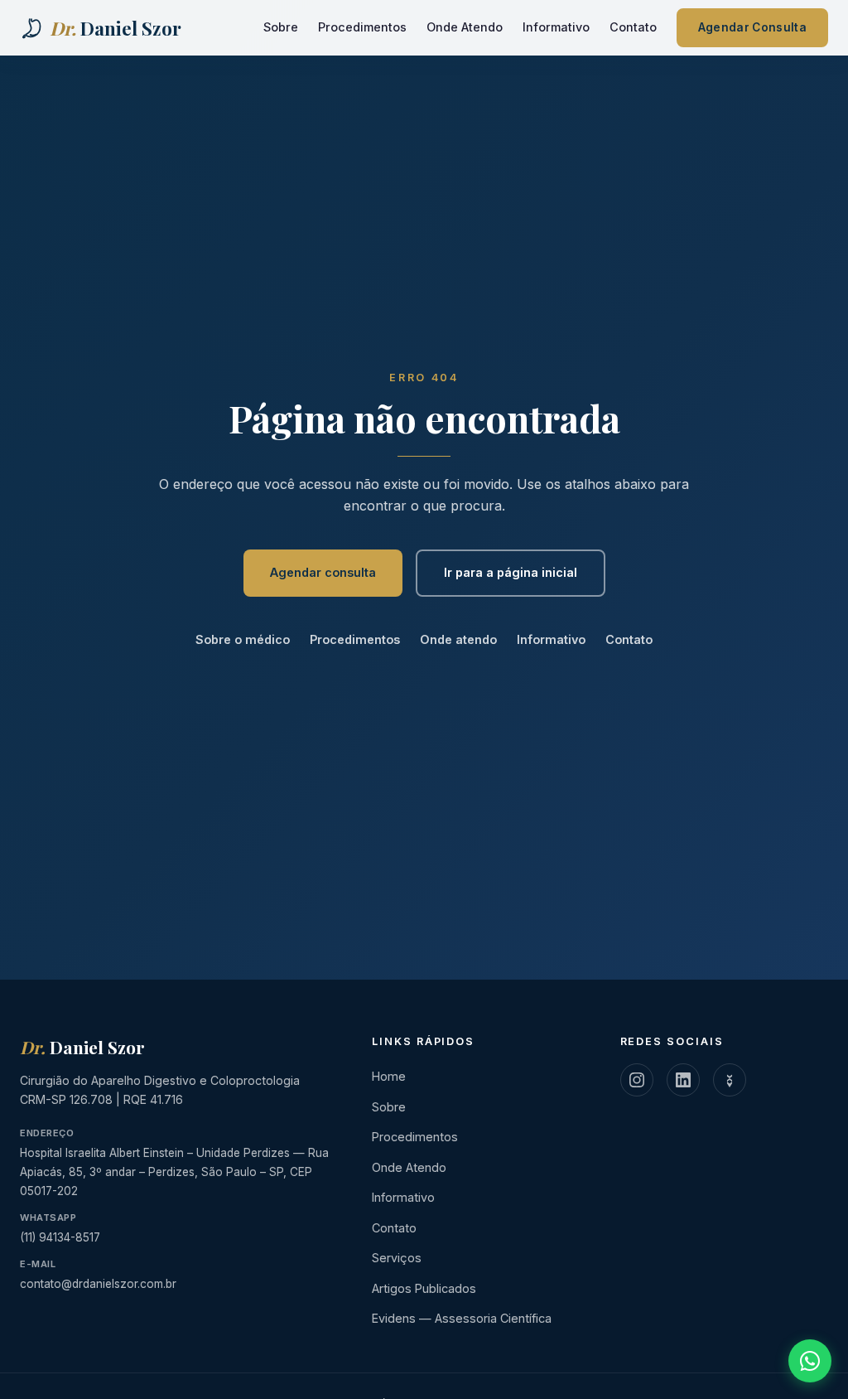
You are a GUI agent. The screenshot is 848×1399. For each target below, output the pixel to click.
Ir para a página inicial (510, 572)
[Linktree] (729, 1079)
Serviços (397, 1258)
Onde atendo (458, 639)
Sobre (280, 27)
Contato (633, 27)
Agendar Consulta (752, 27)
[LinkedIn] (683, 1079)
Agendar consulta (323, 572)
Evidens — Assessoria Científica (462, 1318)
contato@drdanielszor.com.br (98, 1283)
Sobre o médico (242, 639)
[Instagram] (636, 1079)
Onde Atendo (464, 27)
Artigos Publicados (424, 1288)
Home (389, 1076)
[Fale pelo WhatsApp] (809, 1360)
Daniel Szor (82, 1046)
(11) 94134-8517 (60, 1237)
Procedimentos (362, 27)
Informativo (556, 27)
